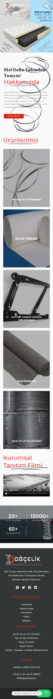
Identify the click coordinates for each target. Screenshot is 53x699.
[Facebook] (17, 587)
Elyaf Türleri (26, 646)
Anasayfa (26, 604)
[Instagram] (29, 587)
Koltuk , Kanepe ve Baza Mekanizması (26, 650)
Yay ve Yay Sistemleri (26, 638)
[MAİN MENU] (47, 5)
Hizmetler (26, 612)
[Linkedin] (35, 587)
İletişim (26, 620)
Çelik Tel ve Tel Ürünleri (26, 634)
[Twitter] (23, 587)
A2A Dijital (26, 692)
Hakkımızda (26, 608)
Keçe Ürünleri (26, 642)
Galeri (26, 616)
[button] (14, 116)
